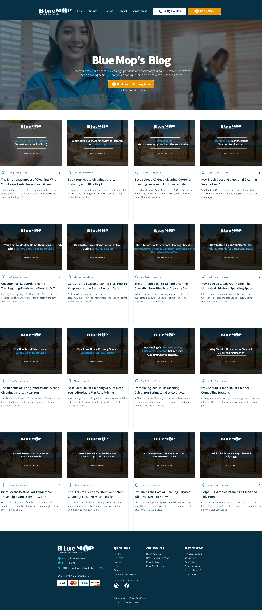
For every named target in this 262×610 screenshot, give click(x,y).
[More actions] (60, 172)
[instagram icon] (116, 585)
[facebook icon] (126, 585)
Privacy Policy (139, 602)
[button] (94, 11)
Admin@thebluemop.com (73, 558)
